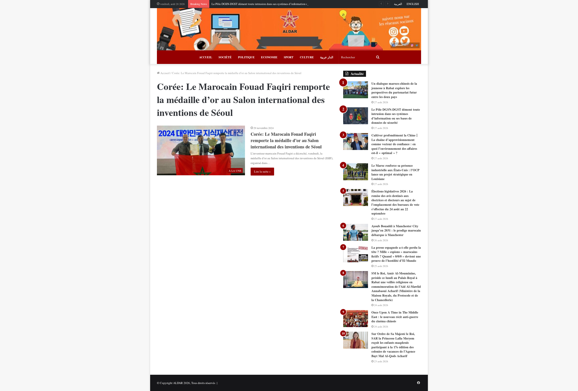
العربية (398, 4)
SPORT (289, 57)
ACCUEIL (205, 57)
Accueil (165, 73)
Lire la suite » (262, 171)
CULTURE (307, 57)
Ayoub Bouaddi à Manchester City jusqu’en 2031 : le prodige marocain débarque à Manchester (396, 230)
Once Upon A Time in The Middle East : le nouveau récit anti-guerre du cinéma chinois (394, 316)
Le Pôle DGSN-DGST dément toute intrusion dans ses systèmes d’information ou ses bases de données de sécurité (280, 4)
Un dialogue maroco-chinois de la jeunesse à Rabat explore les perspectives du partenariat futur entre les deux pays (394, 90)
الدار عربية (326, 57)
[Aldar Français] (289, 29)
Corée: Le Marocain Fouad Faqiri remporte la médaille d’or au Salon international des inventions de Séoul (286, 140)
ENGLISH (413, 4)
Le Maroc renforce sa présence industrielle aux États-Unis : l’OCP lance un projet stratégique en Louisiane (395, 172)
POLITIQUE (246, 57)
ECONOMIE (269, 57)
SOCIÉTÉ (225, 57)
